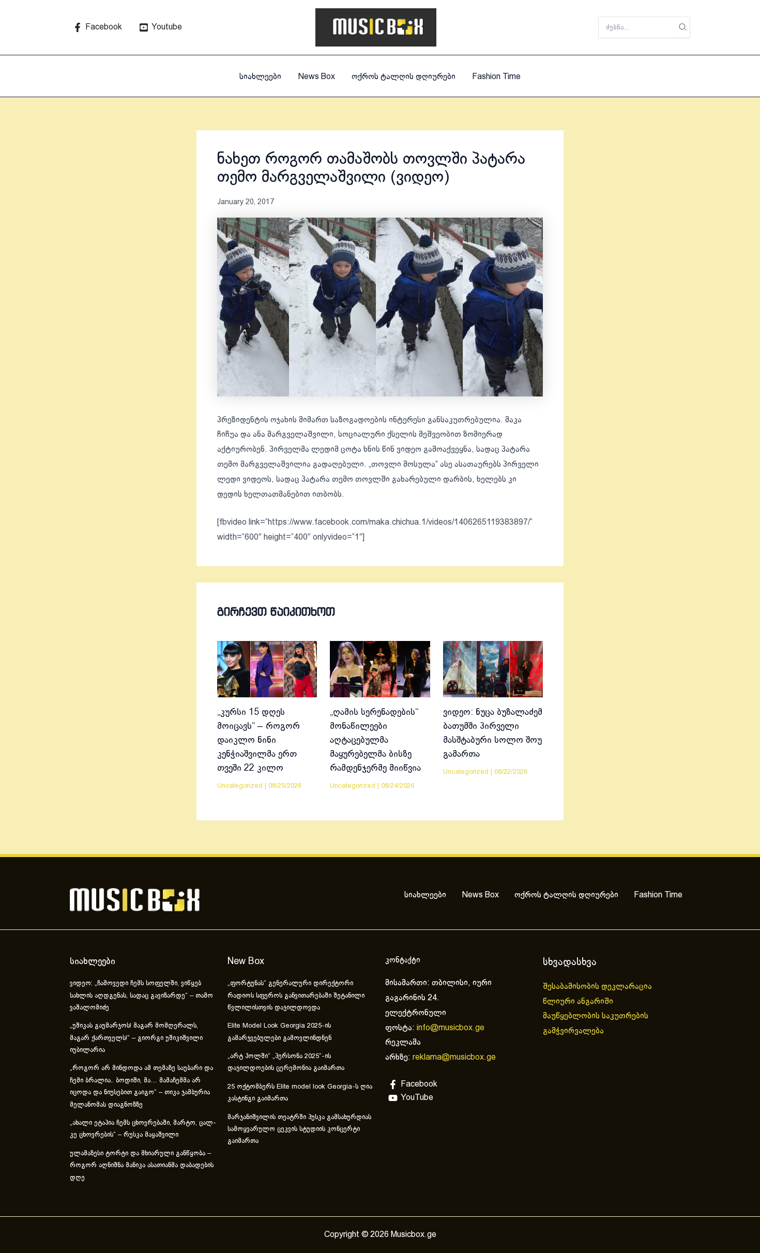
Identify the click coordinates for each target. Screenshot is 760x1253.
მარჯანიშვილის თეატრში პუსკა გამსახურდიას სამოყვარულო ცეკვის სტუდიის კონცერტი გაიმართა (299, 1129)
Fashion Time (496, 77)
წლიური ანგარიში (579, 1001)
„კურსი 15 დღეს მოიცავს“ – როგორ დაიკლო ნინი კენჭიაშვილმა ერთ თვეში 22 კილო (258, 740)
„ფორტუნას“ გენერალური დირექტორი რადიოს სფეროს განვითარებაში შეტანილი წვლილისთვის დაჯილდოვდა (295, 996)
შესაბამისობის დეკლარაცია (598, 986)
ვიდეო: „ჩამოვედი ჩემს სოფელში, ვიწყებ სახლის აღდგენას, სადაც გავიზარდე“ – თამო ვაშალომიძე (141, 996)
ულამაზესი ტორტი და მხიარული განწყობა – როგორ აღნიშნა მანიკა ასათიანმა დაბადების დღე (142, 1166)
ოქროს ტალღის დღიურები (403, 77)
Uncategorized (240, 786)
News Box (316, 77)
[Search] (683, 27)
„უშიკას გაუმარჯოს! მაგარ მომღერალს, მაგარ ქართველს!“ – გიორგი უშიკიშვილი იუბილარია (136, 1038)
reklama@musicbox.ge (454, 1057)
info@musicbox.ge (450, 1028)
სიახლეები (260, 77)
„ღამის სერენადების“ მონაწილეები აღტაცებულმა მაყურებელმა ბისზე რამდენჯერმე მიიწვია (375, 740)
